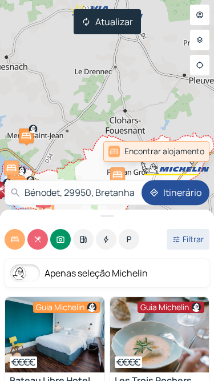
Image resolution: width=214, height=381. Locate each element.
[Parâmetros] (199, 40)
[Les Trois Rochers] (159, 334)
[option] (15, 239)
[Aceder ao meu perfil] (199, 15)
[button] (26, 136)
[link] (184, 151)
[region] (54, 334)
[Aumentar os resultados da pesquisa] (107, 216)
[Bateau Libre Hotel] (54, 334)
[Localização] (199, 65)
